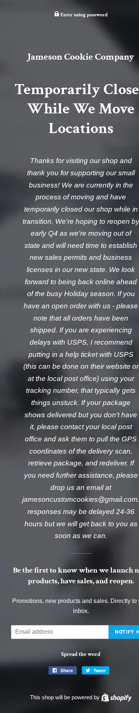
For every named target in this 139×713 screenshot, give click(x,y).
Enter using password (83, 14)
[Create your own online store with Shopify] (116, 697)
